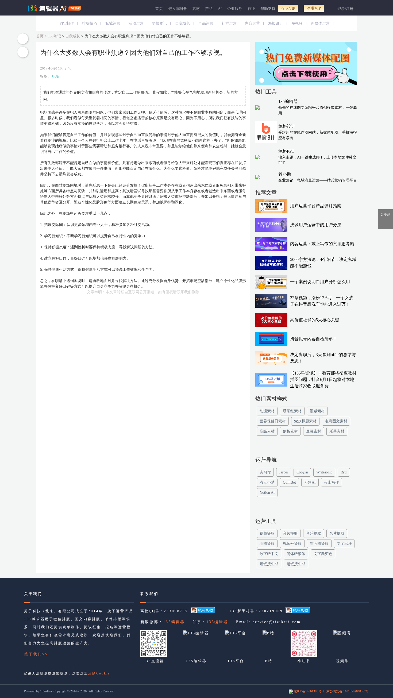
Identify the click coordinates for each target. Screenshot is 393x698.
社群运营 (229, 23)
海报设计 (275, 23)
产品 (209, 9)
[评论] (22, 52)
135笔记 (54, 36)
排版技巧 (89, 23)
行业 (251, 9)
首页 (159, 9)
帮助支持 (267, 9)
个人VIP (288, 8)
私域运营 (112, 23)
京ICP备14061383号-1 (309, 691)
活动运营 (136, 23)
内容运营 (252, 23)
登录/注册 (345, 9)
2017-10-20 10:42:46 (55, 68)
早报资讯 (159, 23)
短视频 (297, 23)
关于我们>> (36, 654)
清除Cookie (99, 673)
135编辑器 (174, 622)
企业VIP (314, 8)
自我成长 (182, 23)
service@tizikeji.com (277, 622)
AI (220, 9)
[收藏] (22, 38)
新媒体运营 (320, 23)
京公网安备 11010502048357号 (347, 691)
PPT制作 (67, 23)
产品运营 (205, 23)
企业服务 (234, 9)
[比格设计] (306, 65)
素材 (196, 9)
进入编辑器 (177, 9)
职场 (55, 76)
